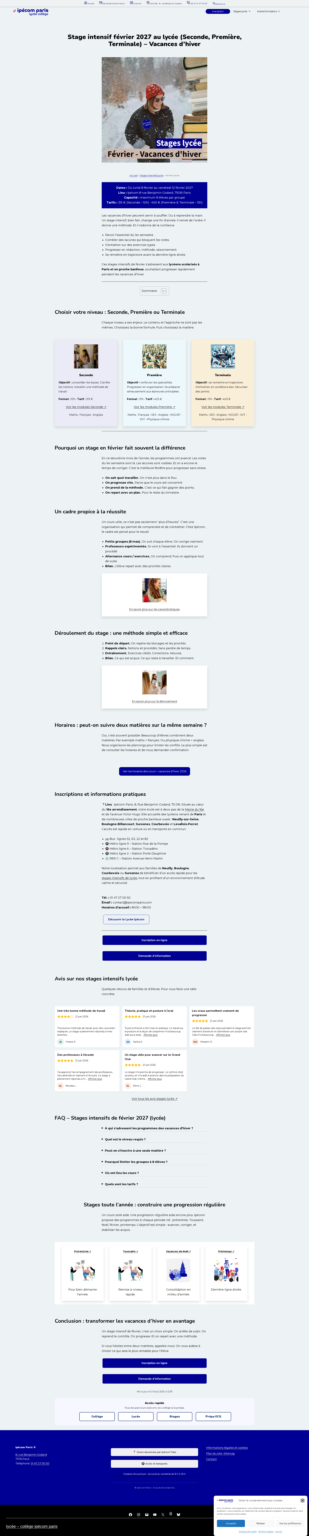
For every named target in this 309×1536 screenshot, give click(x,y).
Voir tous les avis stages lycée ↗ (155, 1099)
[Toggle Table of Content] (162, 291)
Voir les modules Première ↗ (154, 407)
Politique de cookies (248, 1531)
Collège (97, 1416)
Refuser (260, 1523)
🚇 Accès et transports (154, 1463)
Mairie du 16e (194, 809)
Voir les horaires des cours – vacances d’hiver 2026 (154, 771)
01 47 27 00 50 (40, 1463)
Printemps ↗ (226, 1251)
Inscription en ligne (154, 940)
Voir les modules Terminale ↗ (222, 407)
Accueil (134, 175)
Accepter (231, 1523)
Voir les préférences (290, 1523)
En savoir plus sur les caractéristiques (154, 609)
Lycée (136, 1416)
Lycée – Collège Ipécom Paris (32, 1526)
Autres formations (267, 11)
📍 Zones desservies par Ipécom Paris (154, 1452)
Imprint (278, 1531)
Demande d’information (154, 956)
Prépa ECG (213, 1416)
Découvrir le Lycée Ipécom (126, 919)
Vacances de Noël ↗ (178, 1251)
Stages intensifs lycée (151, 175)
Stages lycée (240, 11)
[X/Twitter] (163, 1514)
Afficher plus (151, 1034)
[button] (302, 1500)
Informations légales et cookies (227, 1447)
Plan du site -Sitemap (220, 1453)
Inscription (218, 11)
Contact (211, 1459)
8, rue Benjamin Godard (31, 1454)
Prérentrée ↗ (82, 1251)
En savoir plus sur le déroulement (154, 701)
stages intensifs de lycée (119, 878)
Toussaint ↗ (130, 1251)
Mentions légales (265, 1531)
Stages (174, 1416)
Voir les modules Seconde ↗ (86, 407)
